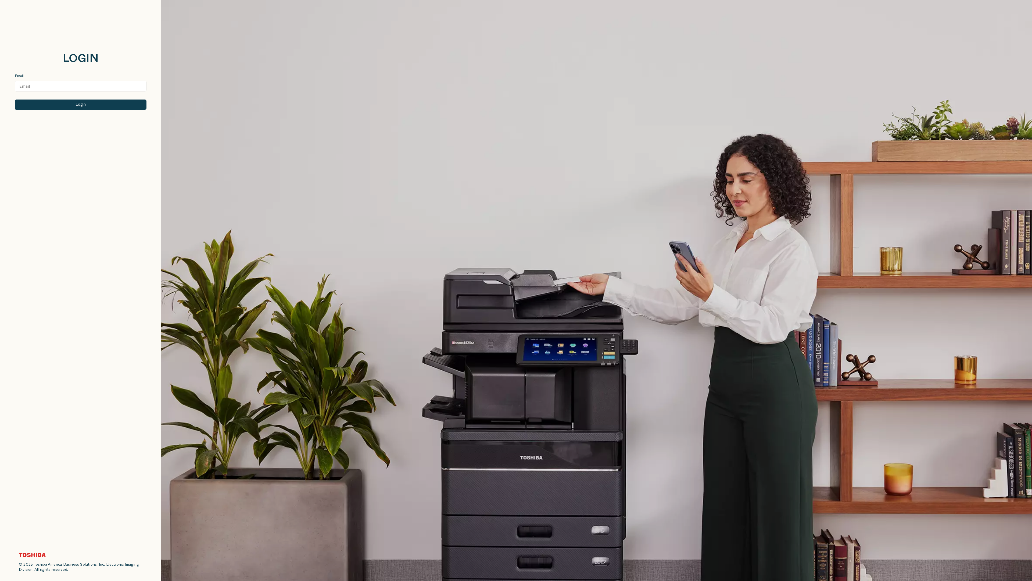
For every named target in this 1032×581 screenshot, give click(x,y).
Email (19, 76)
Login (81, 105)
